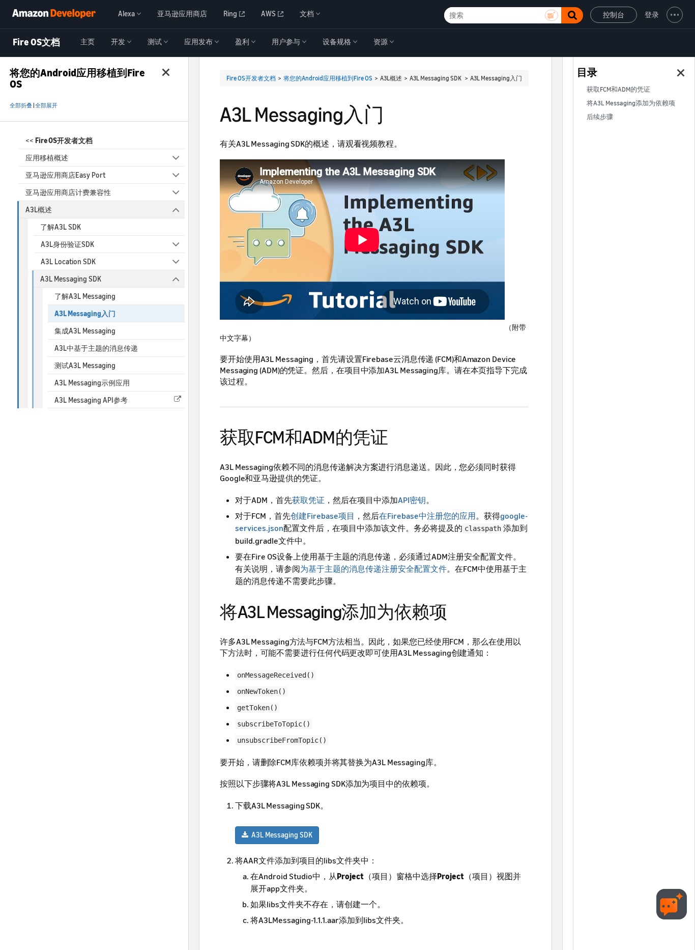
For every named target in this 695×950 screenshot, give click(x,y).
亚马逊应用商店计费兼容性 (68, 192)
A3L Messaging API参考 (91, 400)
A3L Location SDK (68, 261)
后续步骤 (600, 117)
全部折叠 (21, 105)
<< (59, 140)
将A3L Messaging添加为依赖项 (631, 103)
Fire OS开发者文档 (251, 78)
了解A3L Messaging (84, 296)
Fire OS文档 (36, 42)
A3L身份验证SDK (67, 244)
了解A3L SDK (60, 226)
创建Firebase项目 (323, 516)
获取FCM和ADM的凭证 (618, 89)
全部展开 (46, 105)
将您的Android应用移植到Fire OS (327, 78)
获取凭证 (308, 500)
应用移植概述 (46, 157)
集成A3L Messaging (84, 330)
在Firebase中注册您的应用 (427, 516)
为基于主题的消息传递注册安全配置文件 (373, 569)
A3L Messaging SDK (70, 278)
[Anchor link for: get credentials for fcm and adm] (397, 435)
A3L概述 (38, 209)
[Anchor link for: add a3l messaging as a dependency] (456, 610)
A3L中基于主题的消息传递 (96, 348)
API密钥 (412, 500)
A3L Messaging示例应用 (92, 382)
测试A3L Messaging (84, 365)
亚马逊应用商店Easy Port (65, 175)
